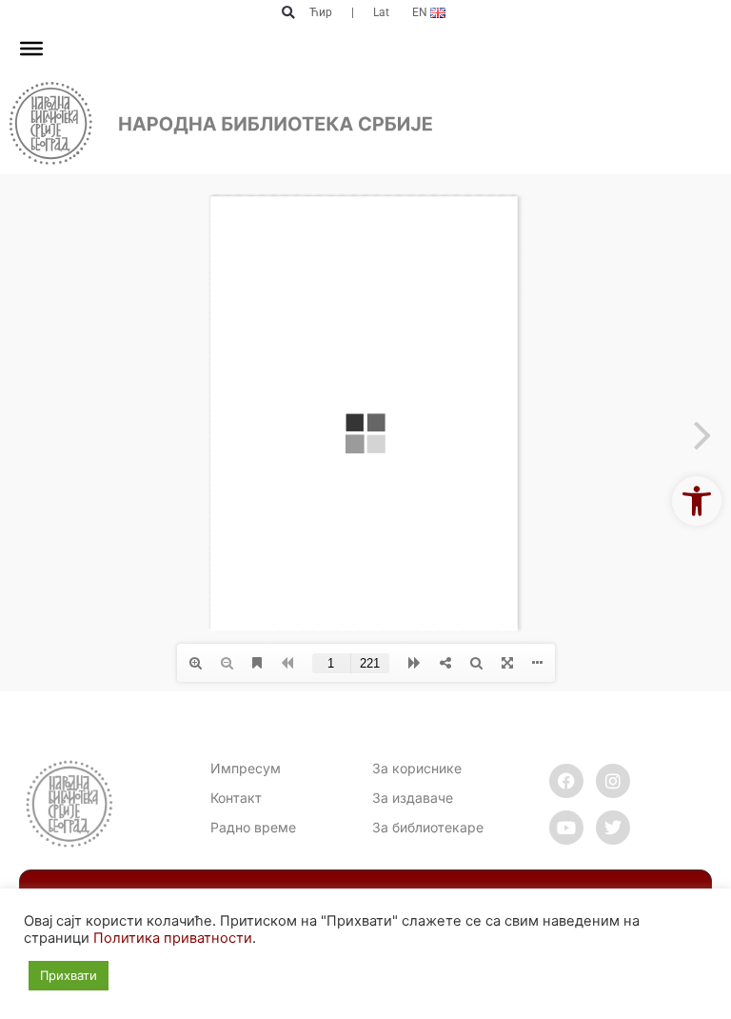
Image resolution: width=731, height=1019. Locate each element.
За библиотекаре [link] (428, 827)
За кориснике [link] (417, 768)
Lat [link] (381, 12)
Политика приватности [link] (172, 938)
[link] (696, 501)
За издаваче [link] (412, 797)
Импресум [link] (245, 768)
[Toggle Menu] (31, 48)
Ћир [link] (320, 12)
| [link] (352, 12)
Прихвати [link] (68, 975)
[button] (288, 13)
